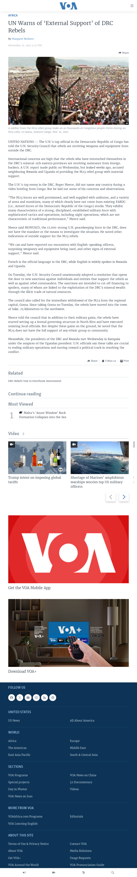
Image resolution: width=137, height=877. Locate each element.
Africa (13, 15)
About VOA (15, 851)
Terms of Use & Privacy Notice (28, 844)
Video (13, 434)
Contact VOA (78, 844)
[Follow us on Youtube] (28, 697)
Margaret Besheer (23, 38)
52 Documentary (81, 782)
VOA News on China (83, 775)
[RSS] (44, 697)
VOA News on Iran (20, 796)
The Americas (17, 748)
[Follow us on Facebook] (11, 697)
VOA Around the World (23, 865)
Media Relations (81, 851)
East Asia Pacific (19, 755)
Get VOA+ (14, 858)
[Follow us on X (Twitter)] (19, 697)
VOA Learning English (23, 823)
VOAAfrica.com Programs (25, 816)
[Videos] (53, 872)
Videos (74, 789)
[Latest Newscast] (24, 872)
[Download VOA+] (68, 633)
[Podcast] (52, 697)
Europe (75, 741)
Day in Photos (17, 789)
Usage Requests (80, 858)
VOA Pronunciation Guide (87, 865)
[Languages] (83, 872)
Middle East (78, 748)
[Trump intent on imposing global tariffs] (37, 457)
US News (14, 720)
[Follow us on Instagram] (36, 697)
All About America (82, 720)
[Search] (112, 872)
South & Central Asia (84, 755)
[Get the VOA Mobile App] (68, 549)
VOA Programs (18, 775)
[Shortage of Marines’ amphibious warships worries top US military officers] (100, 457)
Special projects (18, 782)
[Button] (123, 53)
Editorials (76, 816)
